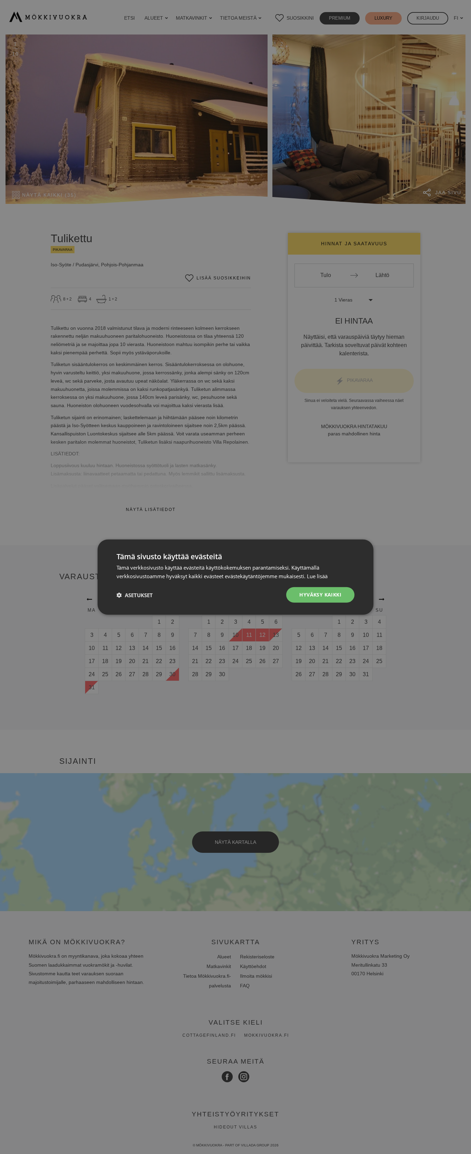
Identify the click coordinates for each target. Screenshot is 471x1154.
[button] (135, 595)
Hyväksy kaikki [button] (320, 594)
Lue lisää (317, 575)
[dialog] (235, 577)
